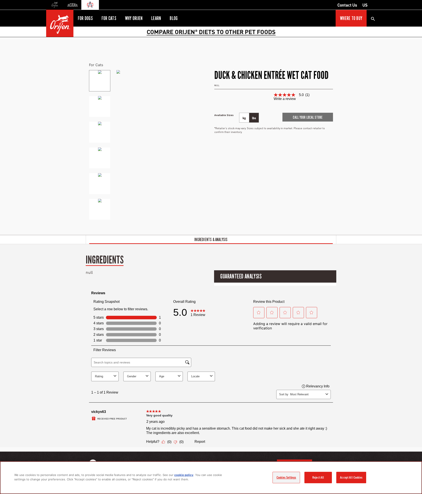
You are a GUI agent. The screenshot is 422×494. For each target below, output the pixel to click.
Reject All (318, 477)
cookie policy (183, 475)
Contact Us (347, 4)
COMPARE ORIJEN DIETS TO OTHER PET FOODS (211, 31)
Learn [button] (156, 18)
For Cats (96, 65)
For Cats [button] (109, 18)
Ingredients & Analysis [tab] (210, 239)
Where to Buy (351, 18)
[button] (307, 117)
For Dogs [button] (85, 18)
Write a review (285, 99)
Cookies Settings (286, 477)
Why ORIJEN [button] (133, 18)
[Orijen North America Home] (59, 23)
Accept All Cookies (351, 477)
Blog (174, 18)
